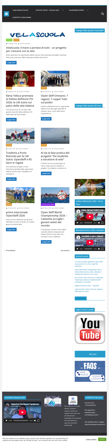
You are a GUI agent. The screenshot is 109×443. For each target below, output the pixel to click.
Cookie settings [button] (91, 439)
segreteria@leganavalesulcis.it (95, 424)
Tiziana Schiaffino (25, 43)
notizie (16, 40)
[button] (62, 10)
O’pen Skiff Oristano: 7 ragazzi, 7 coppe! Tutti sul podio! (54, 99)
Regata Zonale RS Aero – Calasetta (87, 286)
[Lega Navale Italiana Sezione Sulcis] (6, 13)
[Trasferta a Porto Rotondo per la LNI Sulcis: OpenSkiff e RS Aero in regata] (20, 136)
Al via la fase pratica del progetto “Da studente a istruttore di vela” (55, 156)
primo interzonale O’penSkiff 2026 (17, 213)
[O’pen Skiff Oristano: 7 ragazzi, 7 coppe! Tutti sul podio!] (55, 79)
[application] (90, 216)
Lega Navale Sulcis (20, 10)
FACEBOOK (80, 298)
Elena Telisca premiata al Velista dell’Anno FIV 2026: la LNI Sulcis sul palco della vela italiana (20, 100)
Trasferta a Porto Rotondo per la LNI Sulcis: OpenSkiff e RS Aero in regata (19, 157)
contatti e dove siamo (22, 17)
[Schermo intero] (102, 223)
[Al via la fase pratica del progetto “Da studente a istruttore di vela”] (55, 136)
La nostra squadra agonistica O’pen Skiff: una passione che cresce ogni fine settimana (89, 264)
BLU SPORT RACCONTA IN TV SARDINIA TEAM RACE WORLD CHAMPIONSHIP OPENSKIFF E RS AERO (89, 280)
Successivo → (66, 250)
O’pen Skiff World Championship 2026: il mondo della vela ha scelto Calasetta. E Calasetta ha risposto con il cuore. (88, 272)
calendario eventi (76, 10)
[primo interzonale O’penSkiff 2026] (20, 195)
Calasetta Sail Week (48, 204)
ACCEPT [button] (102, 439)
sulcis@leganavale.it (91, 415)
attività (9, 40)
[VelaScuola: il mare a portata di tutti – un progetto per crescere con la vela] (37, 35)
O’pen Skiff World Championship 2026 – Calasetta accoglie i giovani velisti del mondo (54, 218)
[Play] (77, 223)
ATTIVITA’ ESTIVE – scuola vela (47, 10)
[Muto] (99, 223)
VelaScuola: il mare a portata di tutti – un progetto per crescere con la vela (36, 49)
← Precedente (9, 250)
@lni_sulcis (92, 354)
